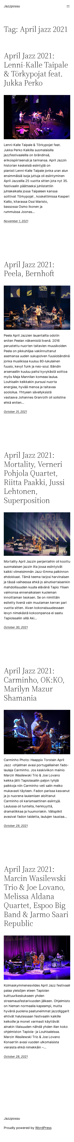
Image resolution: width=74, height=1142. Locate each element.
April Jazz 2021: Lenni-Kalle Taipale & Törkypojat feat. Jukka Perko (36, 69)
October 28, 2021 (16, 1056)
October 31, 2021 (15, 411)
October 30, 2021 (16, 627)
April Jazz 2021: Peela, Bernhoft (29, 269)
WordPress (43, 1128)
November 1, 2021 (16, 221)
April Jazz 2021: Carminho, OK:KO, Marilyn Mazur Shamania (34, 684)
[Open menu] (68, 6)
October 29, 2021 (16, 825)
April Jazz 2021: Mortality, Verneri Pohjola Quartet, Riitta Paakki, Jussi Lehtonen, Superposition (34, 478)
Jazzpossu (12, 6)
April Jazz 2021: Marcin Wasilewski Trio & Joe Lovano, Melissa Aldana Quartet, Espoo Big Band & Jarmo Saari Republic (36, 896)
